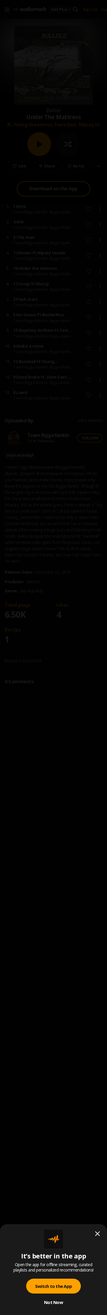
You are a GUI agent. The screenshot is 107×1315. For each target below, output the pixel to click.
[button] (53, 657)
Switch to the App (53, 1286)
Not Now (53, 1302)
